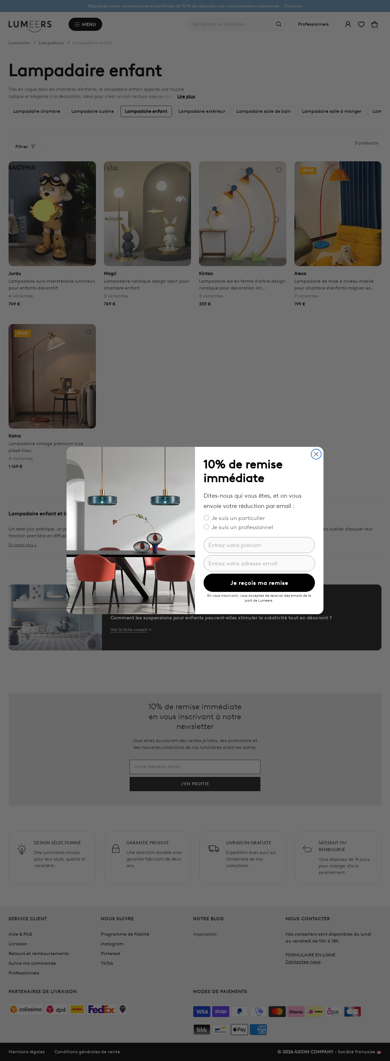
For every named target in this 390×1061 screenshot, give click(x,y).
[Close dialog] (316, 454)
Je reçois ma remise (259, 582)
